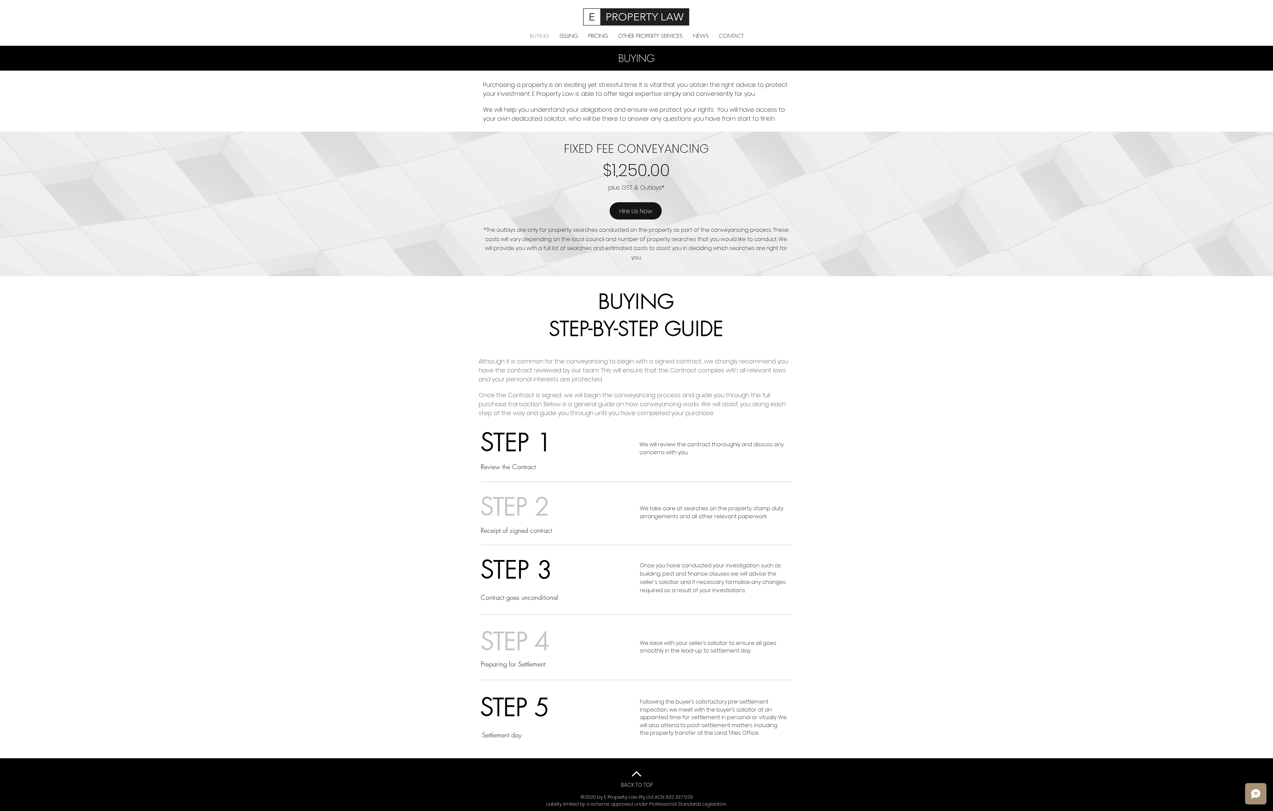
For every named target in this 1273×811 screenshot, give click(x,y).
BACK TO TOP (637, 785)
